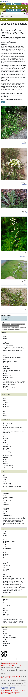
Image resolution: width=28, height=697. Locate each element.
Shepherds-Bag (16, 32)
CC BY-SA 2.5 (24, 184)
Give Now (15, 693)
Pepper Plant (21, 30)
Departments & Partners (19, 690)
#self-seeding (22, 327)
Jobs (11, 690)
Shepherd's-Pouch (7, 34)
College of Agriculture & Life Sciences (10, 692)
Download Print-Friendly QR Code (9, 659)
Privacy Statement (5, 677)
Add (3, 102)
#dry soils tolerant (15, 325)
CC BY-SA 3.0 (24, 143)
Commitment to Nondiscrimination (13, 676)
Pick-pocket (5, 32)
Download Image (23, 145)
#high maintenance (11, 329)
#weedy (18, 329)
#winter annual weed (6, 324)
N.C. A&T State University (18, 665)
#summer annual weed (6, 325)
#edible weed (4, 329)
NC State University (5, 665)
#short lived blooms (15, 327)
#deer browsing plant (6, 327)
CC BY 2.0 (25, 212)
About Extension (5, 690)
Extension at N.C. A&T (6, 693)
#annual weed (22, 324)
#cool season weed (14, 324)
